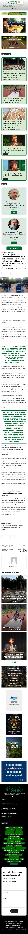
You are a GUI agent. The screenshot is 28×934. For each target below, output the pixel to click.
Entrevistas (5, 154)
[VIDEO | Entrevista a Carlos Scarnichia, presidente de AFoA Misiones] (14, 140)
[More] (19, 273)
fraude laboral (14, 527)
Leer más (14, 212)
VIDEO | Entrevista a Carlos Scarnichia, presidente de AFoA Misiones (13, 150)
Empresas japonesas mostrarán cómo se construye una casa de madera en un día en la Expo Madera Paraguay (13, 124)
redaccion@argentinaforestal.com (13, 815)
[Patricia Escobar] (2, 268)
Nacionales (4, 252)
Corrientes (20, 525)
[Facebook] (25, 6)
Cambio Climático (13, 651)
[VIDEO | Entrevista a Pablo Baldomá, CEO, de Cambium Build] (14, 165)
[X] (25, 2)
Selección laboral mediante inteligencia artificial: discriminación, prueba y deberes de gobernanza (14, 204)
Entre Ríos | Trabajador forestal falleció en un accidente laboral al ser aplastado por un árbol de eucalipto (7, 548)
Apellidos (5, 892)
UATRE (3, 529)
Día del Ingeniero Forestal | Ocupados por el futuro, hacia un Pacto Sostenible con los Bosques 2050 (14, 235)
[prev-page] (13, 662)
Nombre (5, 887)
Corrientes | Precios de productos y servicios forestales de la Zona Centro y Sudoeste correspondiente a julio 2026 (14, 74)
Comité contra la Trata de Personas (9, 525)
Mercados (5, 79)
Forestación (5, 102)
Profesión (5, 898)
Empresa (5, 904)
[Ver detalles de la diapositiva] (14, 13)
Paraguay (5, 129)
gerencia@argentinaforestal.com (12, 804)
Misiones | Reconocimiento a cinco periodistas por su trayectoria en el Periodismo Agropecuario (21, 548)
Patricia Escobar (11, 79)
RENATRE (21, 527)
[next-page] (15, 662)
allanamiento (8, 523)
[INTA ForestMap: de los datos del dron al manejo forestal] (14, 91)
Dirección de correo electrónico (10, 881)
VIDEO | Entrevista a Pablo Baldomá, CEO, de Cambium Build (12, 175)
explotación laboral (6, 527)
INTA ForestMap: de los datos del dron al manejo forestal (13, 99)
